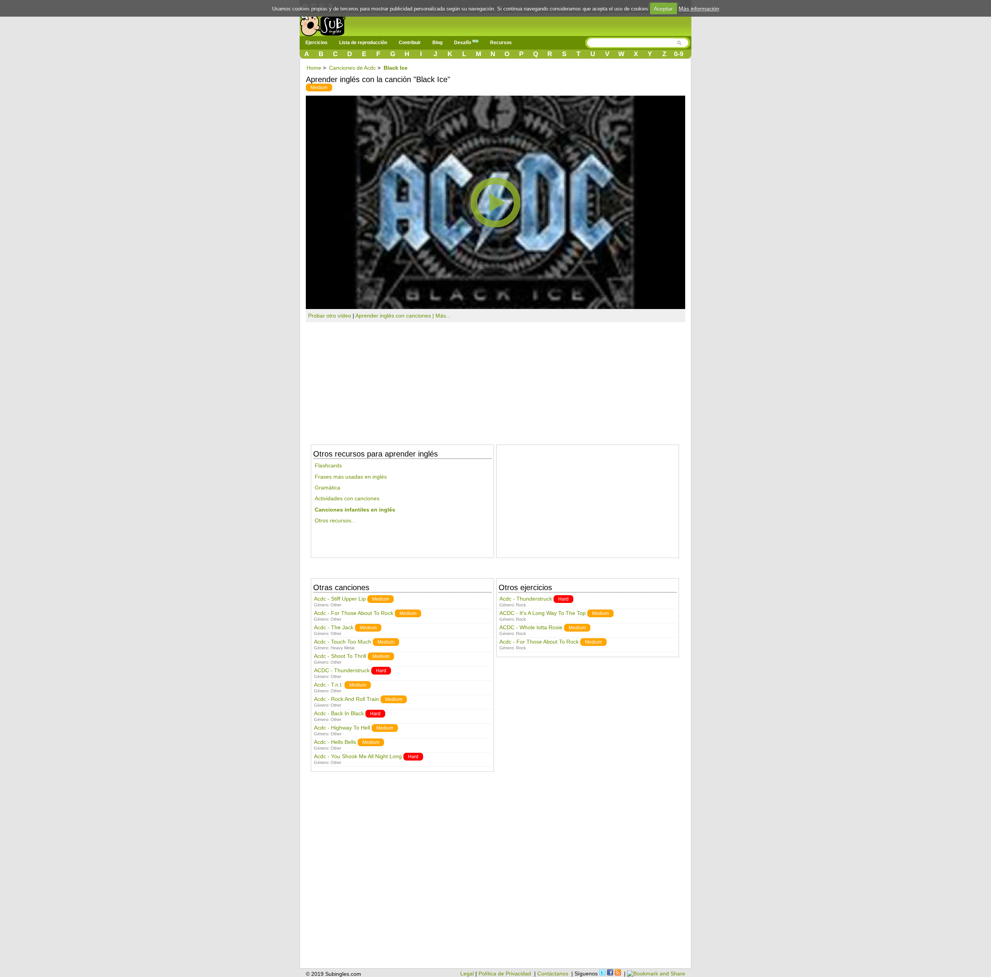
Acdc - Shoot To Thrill (340, 656)
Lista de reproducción (363, 42)
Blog (437, 42)
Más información (699, 8)
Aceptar (663, 8)
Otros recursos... (335, 520)
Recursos (501, 42)
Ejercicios (316, 42)
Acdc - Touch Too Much (342, 642)
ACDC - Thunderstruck (342, 670)
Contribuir (410, 42)
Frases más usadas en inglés (351, 477)
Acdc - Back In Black (339, 713)
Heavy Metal (342, 648)
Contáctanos (552, 973)
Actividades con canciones (347, 498)
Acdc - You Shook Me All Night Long (358, 756)
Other (336, 605)
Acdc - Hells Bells (335, 742)
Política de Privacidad (504, 973)
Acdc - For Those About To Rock (353, 613)
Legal (467, 973)
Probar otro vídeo (329, 316)
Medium (318, 87)
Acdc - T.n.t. (328, 685)
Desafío (463, 42)
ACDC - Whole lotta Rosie (530, 627)
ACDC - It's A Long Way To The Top (542, 613)
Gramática (327, 487)
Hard (381, 670)
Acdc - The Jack (333, 627)
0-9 (678, 54)
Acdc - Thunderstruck (525, 599)
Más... (443, 316)
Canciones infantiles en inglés (355, 510)
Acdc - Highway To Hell (342, 728)
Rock (521, 605)
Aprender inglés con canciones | (395, 316)
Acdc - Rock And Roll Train (346, 699)
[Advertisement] (495, 380)
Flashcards (328, 465)
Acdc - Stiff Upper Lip (340, 599)
